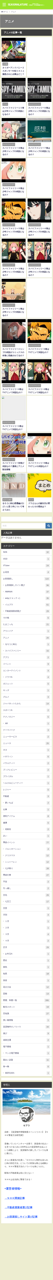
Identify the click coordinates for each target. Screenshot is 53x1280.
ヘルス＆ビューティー (26, 783)
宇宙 (26, 882)
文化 (26, 895)
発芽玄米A (27, 1073)
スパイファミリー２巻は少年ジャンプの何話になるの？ (39, 272)
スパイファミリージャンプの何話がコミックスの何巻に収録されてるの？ (13, 352)
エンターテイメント (26, 671)
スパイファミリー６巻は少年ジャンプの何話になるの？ (13, 191)
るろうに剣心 (27, 644)
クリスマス (27, 855)
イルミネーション (27, 849)
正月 (26, 947)
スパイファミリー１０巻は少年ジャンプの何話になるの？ (13, 111)
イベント (26, 664)
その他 (26, 618)
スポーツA (26, 710)
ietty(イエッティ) (27, 598)
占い (26, 836)
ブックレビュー (26, 770)
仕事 (26, 809)
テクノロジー (26, 717)
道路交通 (26, 1040)
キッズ (26, 690)
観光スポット (26, 1007)
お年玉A (27, 954)
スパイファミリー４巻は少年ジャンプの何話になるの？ (39, 231)
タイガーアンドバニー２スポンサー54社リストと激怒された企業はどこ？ (13, 71)
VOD (26, 559)
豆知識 (26, 1013)
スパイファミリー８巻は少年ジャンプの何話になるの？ (13, 151)
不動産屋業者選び (27, 611)
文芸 (26, 908)
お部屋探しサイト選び (27, 585)
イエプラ (27, 605)
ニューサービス (26, 737)
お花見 (26, 572)
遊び (26, 1033)
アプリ (26, 657)
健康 (26, 823)
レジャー (26, 790)
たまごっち (26, 624)
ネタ (26, 750)
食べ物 (26, 1066)
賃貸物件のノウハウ (26, 1027)
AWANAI (27, 592)
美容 (26, 980)
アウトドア (26, 631)
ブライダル (26, 776)
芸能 (26, 994)
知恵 (26, 974)
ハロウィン (26, 756)
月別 (26, 915)
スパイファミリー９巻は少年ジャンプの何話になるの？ (39, 111)
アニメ (26, 638)
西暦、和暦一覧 (26, 1000)
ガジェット (26, 684)
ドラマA (27, 677)
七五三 (27, 901)
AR (27, 723)
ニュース (26, 743)
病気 (26, 967)
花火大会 (26, 987)
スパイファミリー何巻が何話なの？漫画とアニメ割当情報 (13, 466)
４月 (27, 941)
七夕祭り (27, 868)
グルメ (26, 697)
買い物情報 (26, 1020)
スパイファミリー (27, 651)
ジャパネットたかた (26, 703)
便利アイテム (26, 816)
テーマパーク (26, 730)
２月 (27, 928)
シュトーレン (27, 862)
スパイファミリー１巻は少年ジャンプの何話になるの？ (13, 312)
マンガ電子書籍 (27, 1053)
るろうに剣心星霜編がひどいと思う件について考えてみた (13, 506)
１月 (27, 921)
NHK (26, 552)
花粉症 (27, 829)
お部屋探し (26, 579)
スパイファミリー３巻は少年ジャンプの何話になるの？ (13, 272)
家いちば (27, 803)
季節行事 (26, 875)
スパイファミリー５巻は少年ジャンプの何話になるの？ (13, 231)
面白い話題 (26, 1060)
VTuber (26, 565)
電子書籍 (26, 1047)
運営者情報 (13, 1188)
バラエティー (26, 763)
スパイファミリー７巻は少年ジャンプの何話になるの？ (39, 151)
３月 (27, 934)
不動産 (26, 796)
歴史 (26, 960)
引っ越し (26, 888)
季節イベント (26, 842)
